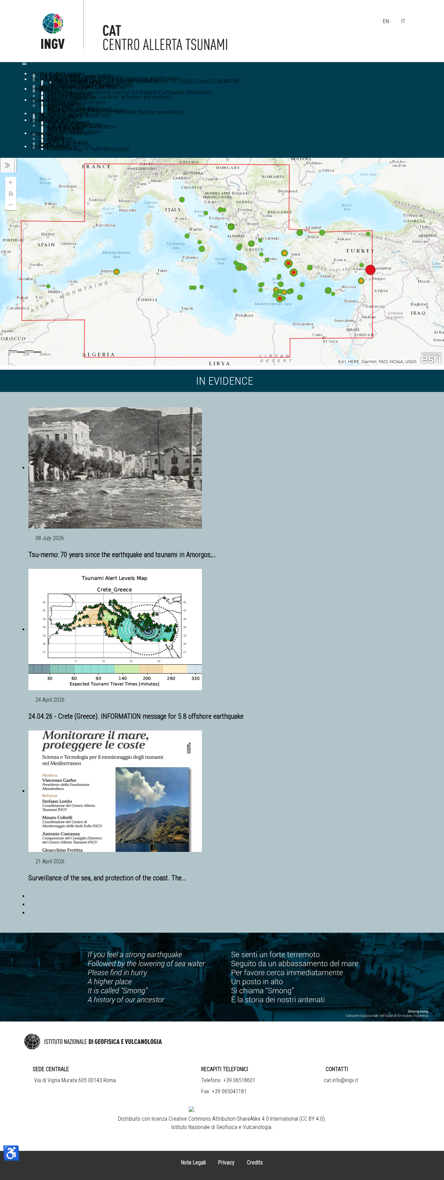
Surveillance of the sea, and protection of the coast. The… (107, 878)
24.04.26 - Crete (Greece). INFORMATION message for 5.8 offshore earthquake (136, 716)
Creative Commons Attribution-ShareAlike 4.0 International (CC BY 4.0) (247, 1118)
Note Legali (193, 1162)
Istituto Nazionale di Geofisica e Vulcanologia (221, 1127)
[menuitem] (144, 81)
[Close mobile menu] (24, 64)
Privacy (226, 1162)
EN (386, 21)
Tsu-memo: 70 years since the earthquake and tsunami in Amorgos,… (122, 554)
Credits (255, 1162)
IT (403, 21)
